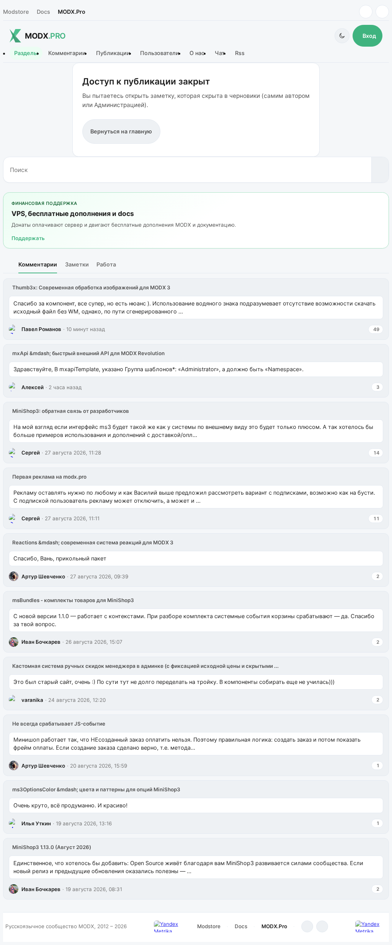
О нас (196, 53)
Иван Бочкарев (40, 642)
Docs (43, 11)
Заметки (77, 264)
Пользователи (159, 53)
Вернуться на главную (121, 131)
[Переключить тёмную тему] (342, 35)
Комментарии (67, 53)
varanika (32, 700)
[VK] (382, 11)
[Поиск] (380, 169)
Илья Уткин (36, 823)
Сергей (30, 453)
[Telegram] (365, 11)
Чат (220, 53)
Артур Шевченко (43, 576)
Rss (240, 53)
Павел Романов (41, 329)
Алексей (32, 387)
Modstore (16, 11)
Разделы (26, 53)
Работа (106, 264)
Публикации (113, 53)
